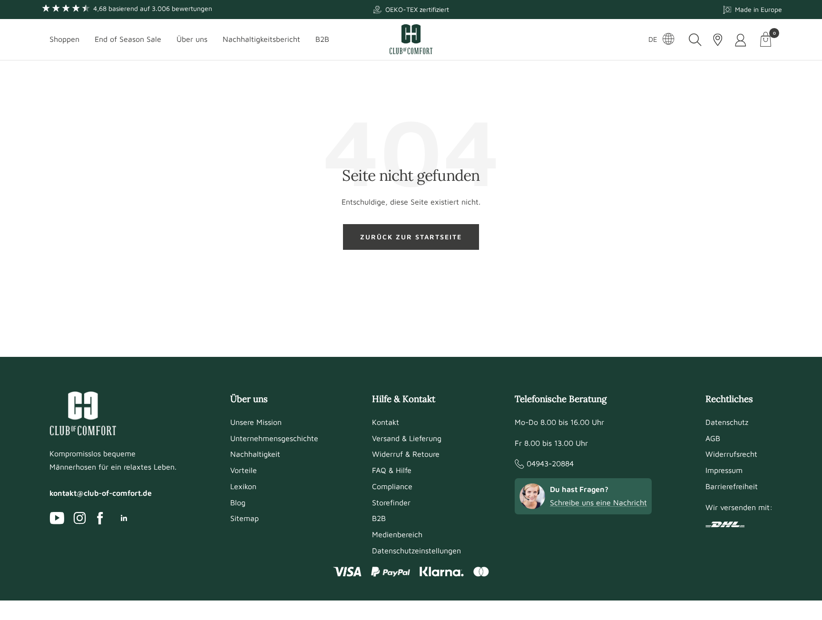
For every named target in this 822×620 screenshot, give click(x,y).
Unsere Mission (256, 422)
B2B (322, 39)
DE (652, 39)
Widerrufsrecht (731, 454)
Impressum (724, 470)
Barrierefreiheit (731, 486)
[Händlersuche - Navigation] (718, 39)
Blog (237, 502)
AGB (712, 438)
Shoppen (64, 39)
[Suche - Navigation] (695, 39)
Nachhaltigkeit (255, 454)
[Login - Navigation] (741, 39)
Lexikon (243, 486)
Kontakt (385, 422)
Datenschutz (726, 422)
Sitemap (244, 518)
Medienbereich (397, 534)
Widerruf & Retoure (406, 454)
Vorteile (243, 470)
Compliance (392, 486)
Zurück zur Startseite (411, 237)
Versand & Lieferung (406, 438)
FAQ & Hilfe (391, 470)
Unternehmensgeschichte (274, 438)
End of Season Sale (128, 39)
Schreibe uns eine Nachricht (598, 502)
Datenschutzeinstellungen (416, 550)
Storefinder (391, 502)
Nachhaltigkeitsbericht (261, 39)
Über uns (191, 39)
